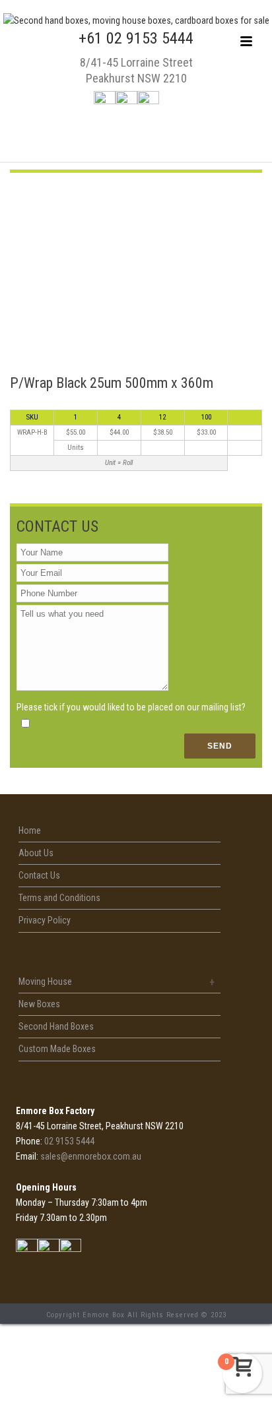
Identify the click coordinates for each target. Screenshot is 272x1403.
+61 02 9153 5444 (136, 38)
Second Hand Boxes (56, 1026)
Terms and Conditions (59, 897)
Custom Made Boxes (57, 1049)
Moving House (45, 981)
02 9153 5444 (69, 1141)
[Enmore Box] (136, 20)
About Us (35, 853)
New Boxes (39, 1004)
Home (29, 830)
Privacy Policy (44, 920)
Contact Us (39, 875)
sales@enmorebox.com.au (90, 1156)
